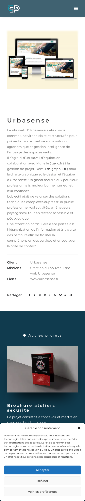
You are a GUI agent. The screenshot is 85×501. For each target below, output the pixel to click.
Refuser (42, 481)
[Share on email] (70, 295)
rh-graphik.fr (56, 169)
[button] (79, 428)
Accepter (42, 470)
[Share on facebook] (29, 295)
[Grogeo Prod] (13, 8)
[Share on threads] (39, 295)
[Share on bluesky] (60, 295)
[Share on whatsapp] (55, 295)
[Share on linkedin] (50, 295)
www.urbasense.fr (44, 279)
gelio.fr (57, 163)
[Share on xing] (65, 295)
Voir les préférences (42, 492)
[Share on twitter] (34, 295)
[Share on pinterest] (44, 295)
